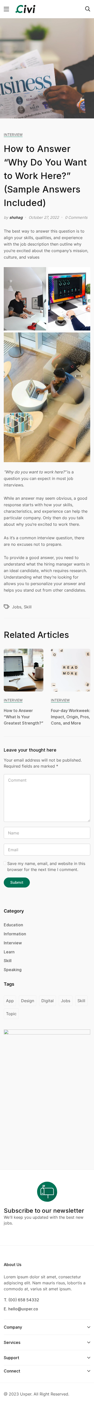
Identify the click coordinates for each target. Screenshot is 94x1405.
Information (15, 933)
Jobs (16, 606)
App (10, 1000)
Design (27, 1000)
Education (13, 924)
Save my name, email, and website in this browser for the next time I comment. (46, 866)
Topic (11, 1013)
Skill (28, 606)
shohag (16, 217)
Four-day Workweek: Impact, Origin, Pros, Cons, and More (70, 717)
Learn (9, 951)
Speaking (13, 969)
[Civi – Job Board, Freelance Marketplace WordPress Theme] (25, 8)
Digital (47, 1000)
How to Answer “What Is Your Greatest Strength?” (23, 717)
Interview (13, 134)
